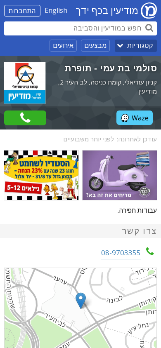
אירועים (63, 45)
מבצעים (95, 45)
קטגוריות (140, 45)
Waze (140, 118)
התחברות (22, 11)
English (56, 10)
